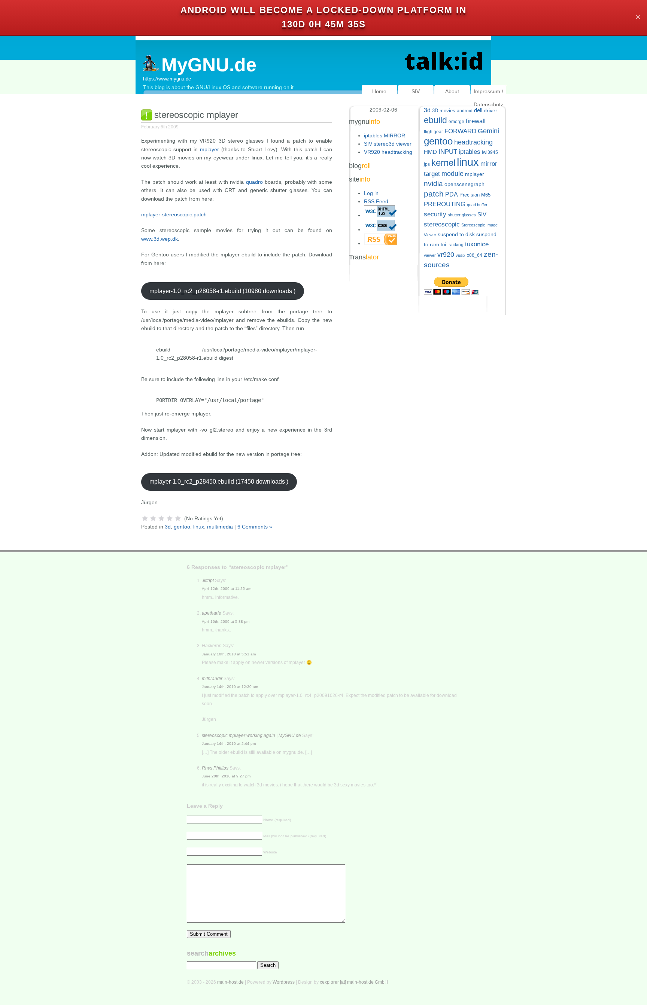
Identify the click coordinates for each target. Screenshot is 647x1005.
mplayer (209, 149)
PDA (451, 194)
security (435, 214)
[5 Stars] (178, 518)
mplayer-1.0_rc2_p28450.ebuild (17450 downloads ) (218, 481)
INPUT (447, 151)
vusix (460, 255)
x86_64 (474, 255)
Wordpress (284, 982)
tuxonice (477, 244)
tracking (455, 244)
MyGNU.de (208, 64)
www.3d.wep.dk (159, 239)
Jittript (208, 580)
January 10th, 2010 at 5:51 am (229, 654)
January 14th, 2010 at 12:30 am (230, 687)
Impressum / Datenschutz (488, 97)
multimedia (220, 527)
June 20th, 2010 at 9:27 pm (226, 776)
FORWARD (460, 131)
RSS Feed (376, 201)
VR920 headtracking (388, 152)
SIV (415, 91)
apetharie (211, 613)
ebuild (435, 120)
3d (168, 527)
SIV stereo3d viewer (387, 144)
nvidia (433, 184)
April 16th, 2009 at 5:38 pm (225, 621)
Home (379, 91)
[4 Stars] (169, 518)
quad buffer (477, 204)
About (452, 91)
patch (434, 193)
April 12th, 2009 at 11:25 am (226, 589)
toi (443, 244)
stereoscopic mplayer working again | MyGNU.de (251, 735)
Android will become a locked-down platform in (323, 10)
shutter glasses (462, 215)
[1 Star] (145, 518)
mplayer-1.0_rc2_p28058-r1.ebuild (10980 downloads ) (222, 291)
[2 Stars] (153, 518)
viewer (430, 255)
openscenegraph (464, 184)
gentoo (182, 527)
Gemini (488, 131)
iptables (469, 151)
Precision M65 (474, 195)
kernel (443, 163)
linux (198, 527)
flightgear (433, 131)
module (452, 173)
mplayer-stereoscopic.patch (174, 214)
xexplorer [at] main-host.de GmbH (354, 982)
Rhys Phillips (215, 768)
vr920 (445, 254)
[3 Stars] (161, 518)
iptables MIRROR (384, 135)
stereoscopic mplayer (196, 115)
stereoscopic (442, 224)
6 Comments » (254, 527)
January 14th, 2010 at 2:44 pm (229, 743)
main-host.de (230, 982)
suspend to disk (456, 234)
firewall (476, 121)
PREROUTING (444, 204)
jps (427, 164)
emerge (456, 121)
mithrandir (212, 678)
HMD (430, 152)
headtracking (473, 142)
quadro (254, 182)
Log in (371, 193)
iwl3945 (490, 152)
